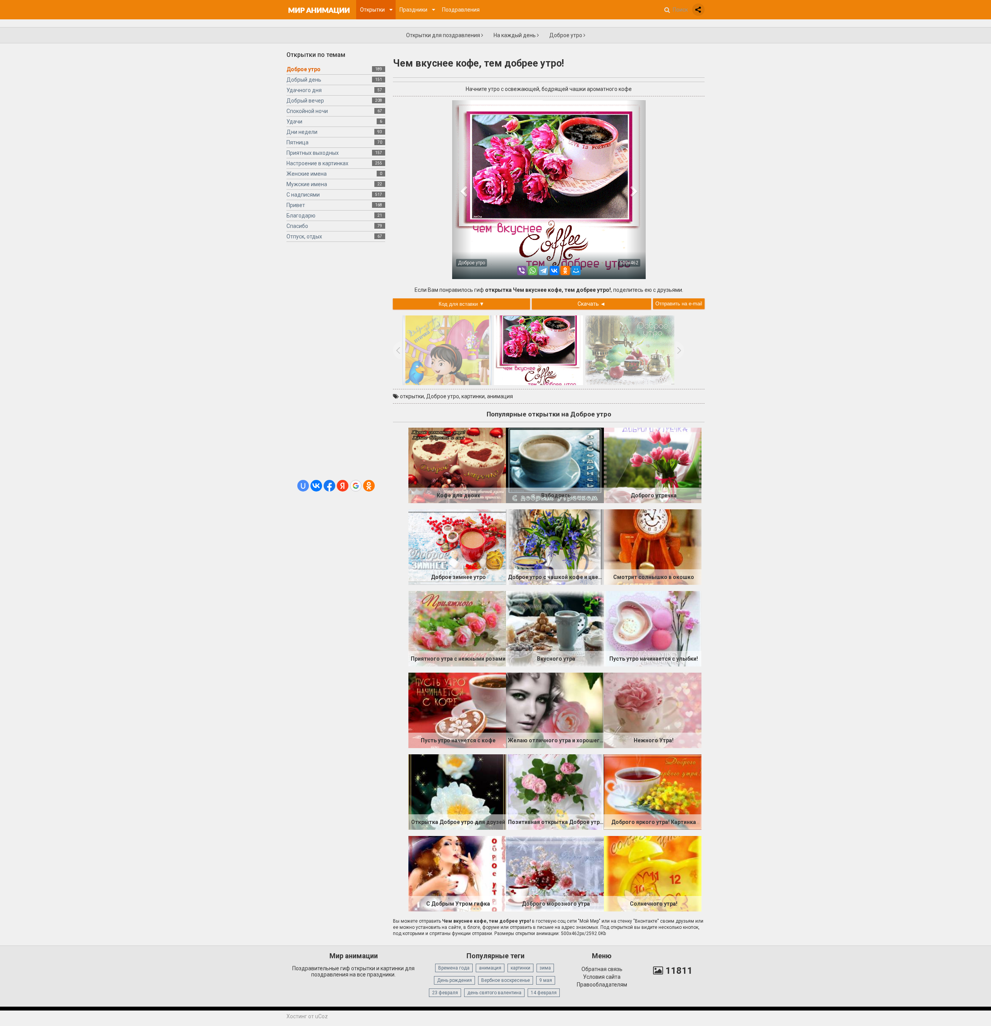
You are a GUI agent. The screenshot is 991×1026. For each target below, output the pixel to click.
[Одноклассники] (565, 270)
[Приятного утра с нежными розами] (457, 628)
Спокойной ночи (307, 111)
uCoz (321, 1016)
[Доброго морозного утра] (555, 873)
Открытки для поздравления (443, 35)
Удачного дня (304, 90)
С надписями (303, 195)
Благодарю (300, 215)
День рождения (454, 980)
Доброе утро (566, 35)
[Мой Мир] (576, 270)
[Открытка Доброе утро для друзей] (457, 791)
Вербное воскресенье (505, 980)
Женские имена (306, 174)
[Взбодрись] (555, 465)
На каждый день (515, 35)
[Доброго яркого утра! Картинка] (652, 791)
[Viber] (521, 270)
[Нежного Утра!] (652, 710)
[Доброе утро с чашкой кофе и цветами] (555, 546)
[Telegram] (543, 270)
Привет (295, 205)
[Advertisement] (335, 364)
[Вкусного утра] (555, 628)
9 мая (545, 980)
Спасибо (297, 226)
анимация (500, 396)
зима (545, 968)
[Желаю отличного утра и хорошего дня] (555, 710)
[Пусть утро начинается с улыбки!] (652, 628)
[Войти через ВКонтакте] (316, 486)
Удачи (294, 121)
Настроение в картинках (317, 163)
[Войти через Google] (356, 486)
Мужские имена (306, 184)
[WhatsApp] (532, 270)
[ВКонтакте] (554, 270)
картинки (473, 396)
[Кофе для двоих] (457, 465)
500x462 (629, 262)
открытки (412, 396)
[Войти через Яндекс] (342, 486)
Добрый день (303, 80)
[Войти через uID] (303, 486)
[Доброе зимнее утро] (457, 546)
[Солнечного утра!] (652, 873)
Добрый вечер (305, 101)
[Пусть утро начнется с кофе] (457, 710)
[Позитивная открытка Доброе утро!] (555, 791)
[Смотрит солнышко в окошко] (652, 546)
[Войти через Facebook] (329, 486)
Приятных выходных (312, 153)
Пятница (297, 142)
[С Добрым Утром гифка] (457, 873)
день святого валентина (494, 992)
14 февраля (544, 992)
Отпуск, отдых (304, 236)
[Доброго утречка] (652, 465)
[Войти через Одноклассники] (369, 486)
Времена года (454, 968)
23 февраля (445, 992)
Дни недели (301, 132)
